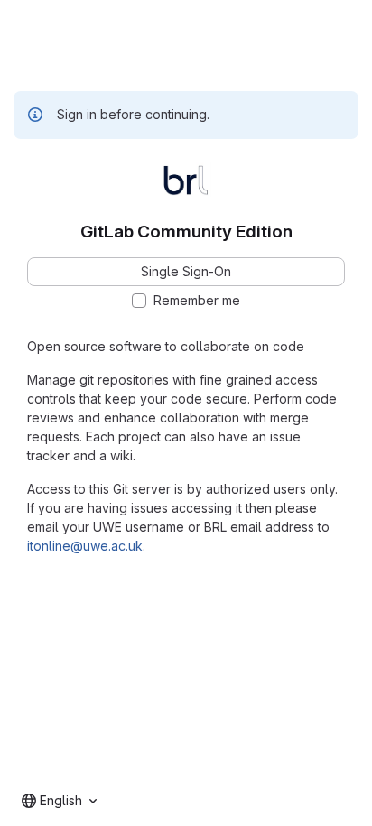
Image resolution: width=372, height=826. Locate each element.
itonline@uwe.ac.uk (85, 545)
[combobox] (59, 801)
